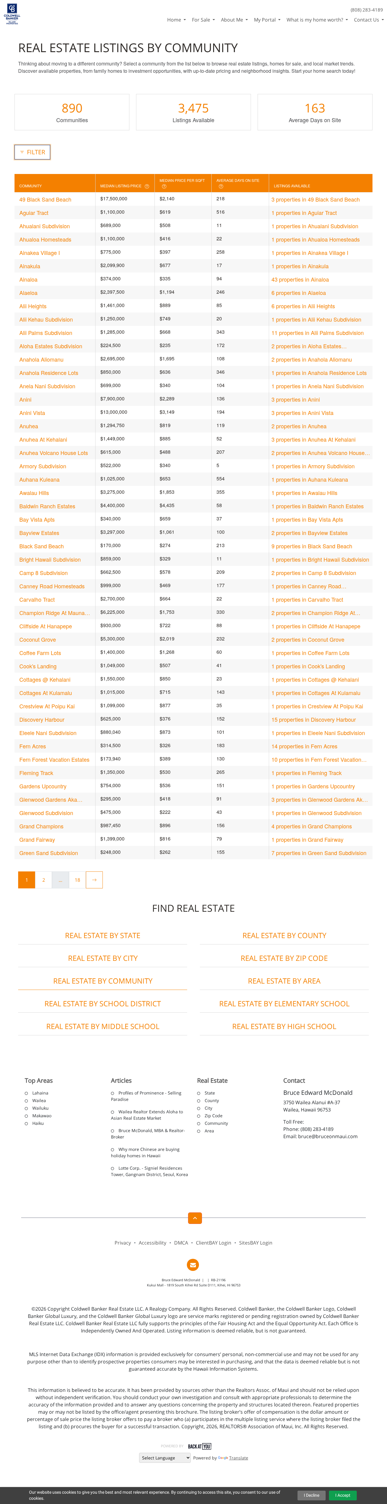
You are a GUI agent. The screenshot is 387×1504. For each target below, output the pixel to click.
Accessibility (152, 1242)
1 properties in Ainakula (300, 266)
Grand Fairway (37, 839)
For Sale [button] (201, 19)
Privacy (123, 1242)
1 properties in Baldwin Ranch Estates (318, 506)
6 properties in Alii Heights (303, 306)
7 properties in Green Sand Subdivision (319, 853)
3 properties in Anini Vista (302, 412)
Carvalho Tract (37, 599)
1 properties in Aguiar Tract (304, 212)
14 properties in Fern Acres (304, 746)
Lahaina (40, 1093)
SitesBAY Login (255, 1242)
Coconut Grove (37, 639)
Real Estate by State (102, 935)
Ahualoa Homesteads (45, 239)
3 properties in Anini (296, 399)
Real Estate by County (284, 935)
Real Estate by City (103, 958)
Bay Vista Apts (37, 519)
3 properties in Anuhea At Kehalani (314, 439)
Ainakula (29, 266)
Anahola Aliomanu (41, 359)
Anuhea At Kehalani (43, 439)
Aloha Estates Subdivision (50, 346)
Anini (25, 399)
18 (77, 880)
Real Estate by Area (284, 981)
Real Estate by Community (102, 981)
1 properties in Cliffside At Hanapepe (316, 626)
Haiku (38, 1123)
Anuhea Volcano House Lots (53, 452)
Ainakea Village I (39, 252)
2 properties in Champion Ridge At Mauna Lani (313, 613)
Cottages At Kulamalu (45, 693)
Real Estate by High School (284, 1026)
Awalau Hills (34, 492)
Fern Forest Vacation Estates (54, 759)
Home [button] (174, 19)
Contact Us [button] (367, 19)
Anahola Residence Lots (48, 372)
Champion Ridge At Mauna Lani (52, 613)
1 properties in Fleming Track (307, 773)
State (210, 1093)
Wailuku (40, 1108)
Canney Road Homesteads (52, 586)
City (208, 1108)
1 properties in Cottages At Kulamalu (316, 693)
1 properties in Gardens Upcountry (313, 786)
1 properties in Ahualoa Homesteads (316, 239)
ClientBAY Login (213, 1242)
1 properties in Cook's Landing (308, 666)
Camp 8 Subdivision (43, 573)
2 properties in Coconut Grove (308, 639)
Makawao (41, 1115)
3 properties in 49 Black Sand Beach (316, 199)
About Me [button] (232, 19)
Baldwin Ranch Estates (47, 506)
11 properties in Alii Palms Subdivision (318, 332)
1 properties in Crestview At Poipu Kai (317, 706)
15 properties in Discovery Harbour (314, 719)
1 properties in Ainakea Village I (310, 252)
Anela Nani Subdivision (47, 386)
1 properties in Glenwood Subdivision (317, 813)
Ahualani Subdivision (44, 226)
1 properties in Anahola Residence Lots (319, 372)
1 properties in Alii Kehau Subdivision (316, 319)
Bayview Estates (39, 532)
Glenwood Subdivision (46, 813)
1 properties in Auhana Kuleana (310, 479)
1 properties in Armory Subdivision (313, 466)
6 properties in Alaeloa (299, 292)
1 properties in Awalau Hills (304, 492)
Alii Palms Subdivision (45, 332)
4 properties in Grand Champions (312, 826)
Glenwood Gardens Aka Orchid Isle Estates (48, 799)
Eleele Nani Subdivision (47, 733)
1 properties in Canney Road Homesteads (306, 586)
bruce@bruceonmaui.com (328, 1136)
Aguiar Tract (33, 212)
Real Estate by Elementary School (284, 1003)
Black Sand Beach (41, 546)
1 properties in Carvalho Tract (307, 599)
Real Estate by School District (102, 1003)
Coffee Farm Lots (40, 653)
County (212, 1100)
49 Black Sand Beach (45, 199)
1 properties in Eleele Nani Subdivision (318, 733)
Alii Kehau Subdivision (46, 319)
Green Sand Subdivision (48, 853)
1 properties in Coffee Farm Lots (311, 653)
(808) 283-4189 (367, 10)
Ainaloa (28, 279)
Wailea (39, 1100)
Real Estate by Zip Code (284, 958)
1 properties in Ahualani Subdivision (315, 226)
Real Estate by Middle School (102, 1026)
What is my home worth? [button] (315, 19)
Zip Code (214, 1115)
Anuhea (28, 426)
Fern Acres (32, 746)
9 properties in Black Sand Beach (312, 546)
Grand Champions (41, 826)
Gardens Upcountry (43, 786)
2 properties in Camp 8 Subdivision (314, 573)
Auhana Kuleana (39, 479)
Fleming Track (36, 773)
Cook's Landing (38, 666)
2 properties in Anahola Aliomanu (312, 359)
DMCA (181, 1242)
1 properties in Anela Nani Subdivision (318, 386)
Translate (238, 1458)
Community (216, 1123)
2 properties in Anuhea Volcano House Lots (318, 453)
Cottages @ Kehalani (44, 679)
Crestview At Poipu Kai (47, 706)
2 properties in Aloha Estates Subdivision (306, 346)
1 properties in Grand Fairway (307, 839)
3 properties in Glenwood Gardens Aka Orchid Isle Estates (319, 799)
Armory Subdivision (42, 466)
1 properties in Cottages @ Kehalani (315, 679)
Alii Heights (33, 306)
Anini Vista (32, 412)
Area (209, 1131)
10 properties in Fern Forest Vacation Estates (316, 759)
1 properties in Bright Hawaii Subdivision (320, 559)
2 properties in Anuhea (299, 426)
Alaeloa (28, 292)
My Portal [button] (265, 19)
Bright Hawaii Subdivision (50, 559)
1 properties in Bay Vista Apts (307, 519)
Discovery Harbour (41, 719)
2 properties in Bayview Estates (310, 532)
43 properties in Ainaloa (300, 279)
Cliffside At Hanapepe (45, 626)
